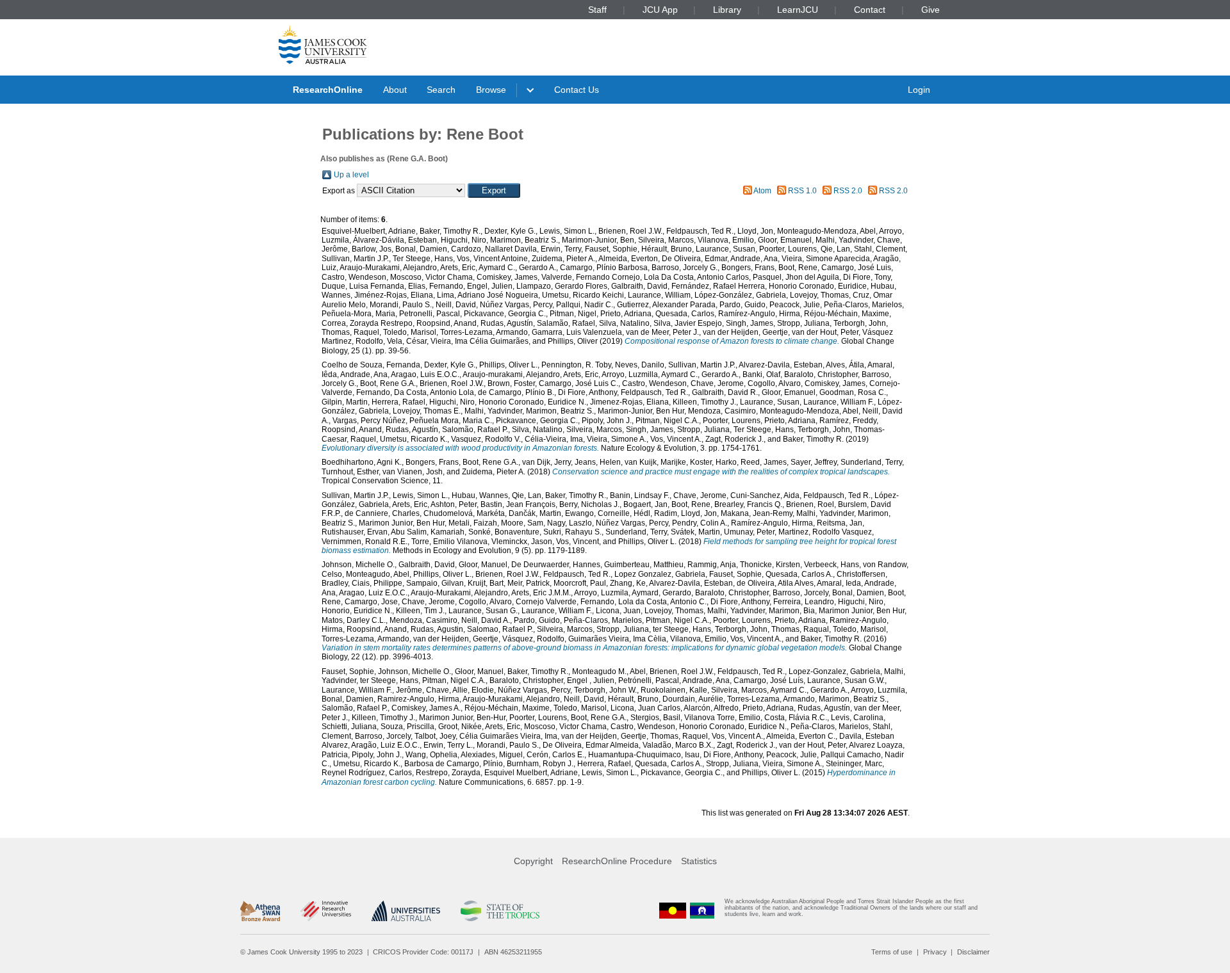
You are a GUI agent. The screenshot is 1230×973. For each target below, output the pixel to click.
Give (930, 9)
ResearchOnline (328, 89)
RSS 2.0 (847, 190)
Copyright (533, 861)
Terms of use (891, 952)
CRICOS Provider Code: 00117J (423, 952)
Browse (491, 89)
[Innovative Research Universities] (325, 911)
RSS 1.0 (802, 190)
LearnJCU (797, 9)
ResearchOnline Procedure (617, 861)
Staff (597, 9)
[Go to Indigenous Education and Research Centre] (672, 910)
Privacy (935, 952)
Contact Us (576, 89)
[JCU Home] (323, 44)
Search (441, 89)
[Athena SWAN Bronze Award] (260, 911)
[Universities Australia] (406, 911)
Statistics (699, 861)
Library (727, 9)
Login (919, 89)
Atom (762, 190)
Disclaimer (973, 952)
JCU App (660, 9)
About (395, 89)
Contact (869, 9)
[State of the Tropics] (500, 911)
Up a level (351, 174)
